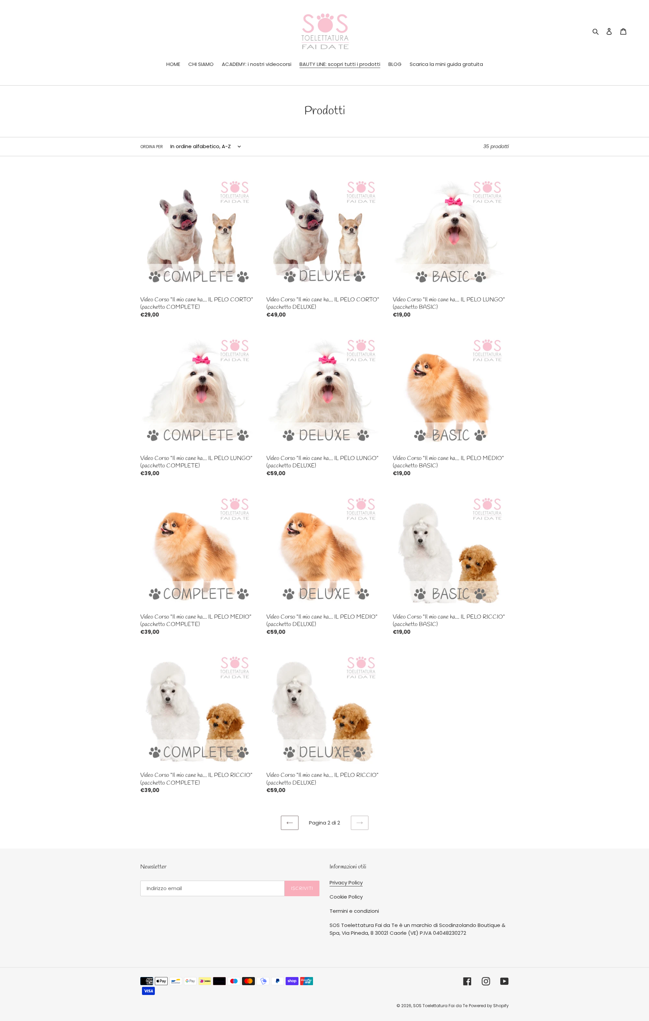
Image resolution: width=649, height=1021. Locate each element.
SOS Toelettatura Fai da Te (440, 1005)
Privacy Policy (346, 882)
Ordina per (151, 146)
